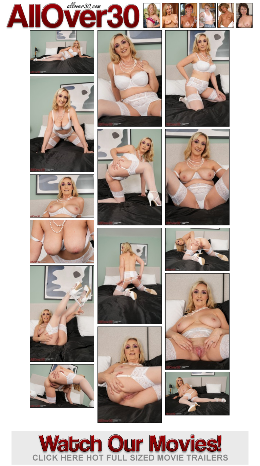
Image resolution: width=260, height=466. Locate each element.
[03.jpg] (197, 78)
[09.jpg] (130, 276)
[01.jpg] (62, 52)
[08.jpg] (62, 241)
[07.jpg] (62, 196)
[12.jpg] (197, 321)
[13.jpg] (130, 375)
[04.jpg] (62, 124)
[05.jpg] (130, 177)
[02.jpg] (130, 78)
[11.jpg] (62, 313)
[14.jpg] (62, 386)
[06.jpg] (197, 177)
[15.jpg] (197, 393)
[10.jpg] (197, 249)
